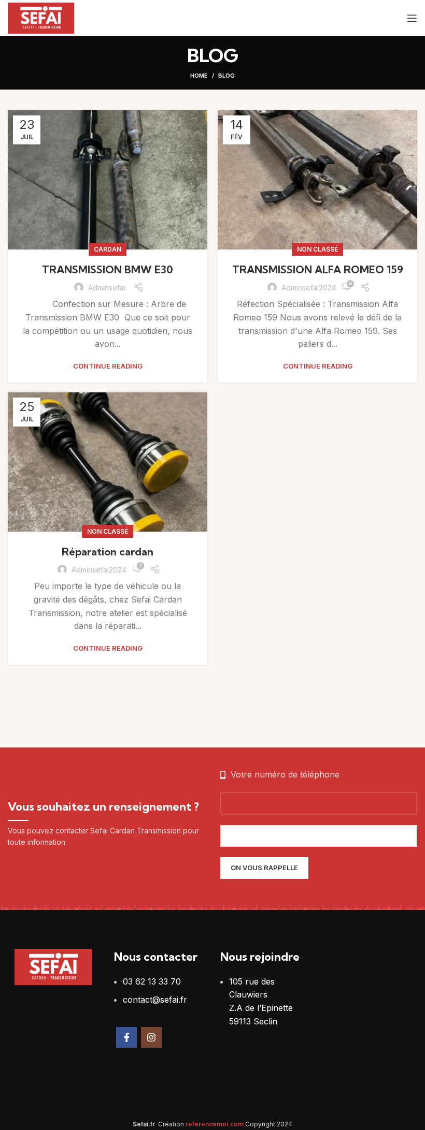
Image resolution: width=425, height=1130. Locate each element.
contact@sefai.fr (155, 999)
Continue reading (108, 366)
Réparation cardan (107, 551)
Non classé (317, 249)
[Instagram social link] (151, 1037)
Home (199, 75)
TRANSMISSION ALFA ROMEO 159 (317, 269)
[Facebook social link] (126, 1037)
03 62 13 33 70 (152, 981)
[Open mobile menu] (412, 18)
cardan (107, 249)
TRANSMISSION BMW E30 (107, 269)
